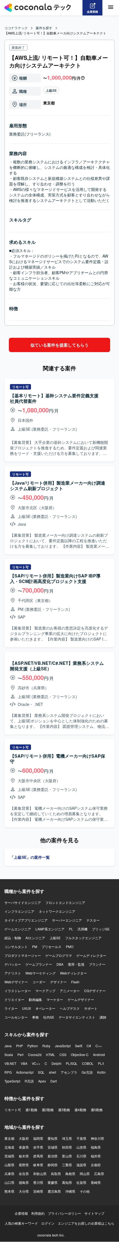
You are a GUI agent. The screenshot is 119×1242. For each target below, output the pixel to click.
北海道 (9, 1147)
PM (34, 946)
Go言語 (87, 1072)
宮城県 (53, 1147)
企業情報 (21, 1213)
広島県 (99, 1173)
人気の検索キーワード (21, 1223)
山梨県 (9, 1164)
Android (99, 1054)
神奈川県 (97, 1138)
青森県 (24, 1147)
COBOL (88, 1063)
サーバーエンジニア (67, 920)
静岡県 (53, 1164)
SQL (41, 1072)
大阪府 (24, 1138)
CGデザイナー (95, 990)
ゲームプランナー (38, 964)
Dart (53, 1081)
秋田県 (67, 1147)
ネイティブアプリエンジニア (26, 920)
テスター (93, 920)
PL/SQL (71, 1063)
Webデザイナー (16, 981)
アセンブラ (69, 1072)
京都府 (96, 1164)
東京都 (9, 1138)
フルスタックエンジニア (83, 937)
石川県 (81, 1156)
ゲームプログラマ (58, 955)
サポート (90, 1008)
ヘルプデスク (70, 1008)
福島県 (96, 1147)
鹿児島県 (54, 1191)
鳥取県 (56, 1173)
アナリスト (12, 973)
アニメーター (70, 990)
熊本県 (9, 1191)
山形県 (81, 1147)
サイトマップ (94, 1213)
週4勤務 (80, 1109)
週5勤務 (97, 1109)
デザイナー (58, 981)
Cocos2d (35, 1054)
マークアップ (45, 990)
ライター (11, 1008)
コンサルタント (16, 946)
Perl (20, 1054)
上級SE (51, 90)
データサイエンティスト (77, 1017)
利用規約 (38, 1213)
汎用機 (82, 929)
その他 (85, 1191)
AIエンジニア (35, 937)
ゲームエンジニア (17, 929)
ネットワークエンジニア (57, 911)
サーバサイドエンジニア (22, 902)
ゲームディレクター (91, 955)
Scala (8, 1054)
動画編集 (35, 999)
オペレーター (45, 1008)
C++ (98, 1045)
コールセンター (16, 1017)
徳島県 (24, 1182)
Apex (42, 1081)
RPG (8, 1072)
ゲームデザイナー (81, 999)
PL (71, 929)
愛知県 (53, 1138)
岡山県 (85, 1173)
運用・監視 (76, 964)
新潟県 (53, 1156)
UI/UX (26, 1008)
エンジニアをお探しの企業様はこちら (86, 1223)
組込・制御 (12, 937)
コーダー (39, 981)
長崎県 (96, 1182)
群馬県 (38, 1156)
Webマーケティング (40, 973)
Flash (75, 981)
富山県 (67, 1156)
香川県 (38, 1182)
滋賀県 (81, 1164)
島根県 (70, 1173)
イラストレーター (17, 990)
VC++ (36, 1063)
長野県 (24, 1164)
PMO (69, 946)
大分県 (24, 1191)
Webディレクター (73, 973)
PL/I (101, 1063)
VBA (24, 1063)
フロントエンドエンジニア (65, 902)
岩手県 (38, 1147)
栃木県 (24, 1156)
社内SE (48, 1017)
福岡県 (38, 1138)
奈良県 (24, 1173)
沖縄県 (70, 1191)
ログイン (48, 1223)
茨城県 (9, 1156)
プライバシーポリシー (64, 1213)
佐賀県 (81, 1182)
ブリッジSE (101, 929)
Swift (78, 1045)
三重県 (67, 1164)
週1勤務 (31, 1109)
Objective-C (80, 1054)
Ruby (46, 1045)
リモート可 (12, 1109)
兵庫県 (9, 1173)
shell (52, 1072)
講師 (103, 1017)
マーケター (54, 999)
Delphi (56, 1063)
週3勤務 (64, 1109)
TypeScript (12, 1081)
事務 (35, 1017)
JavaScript (63, 1045)
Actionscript (24, 1072)
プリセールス (51, 946)
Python (32, 1045)
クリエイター (14, 999)
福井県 (96, 1156)
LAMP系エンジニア (49, 929)
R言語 (29, 1081)
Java (8, 1045)
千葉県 (81, 1138)
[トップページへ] (37, 8)
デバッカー (12, 964)
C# (89, 1045)
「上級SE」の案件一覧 (30, 857)
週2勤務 (48, 1109)
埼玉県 (67, 1138)
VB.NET (10, 1063)
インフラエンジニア (19, 911)
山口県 (9, 1182)
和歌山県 (39, 1173)
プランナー (97, 964)
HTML (50, 1054)
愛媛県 (53, 1182)
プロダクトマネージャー (22, 955)
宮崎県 (38, 1191)
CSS (63, 1054)
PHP (19, 1045)
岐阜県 (38, 1164)
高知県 (67, 1182)
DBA (59, 964)
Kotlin (101, 1072)
